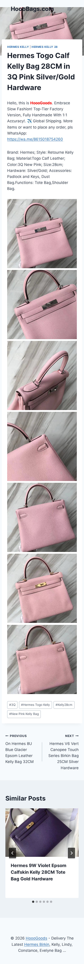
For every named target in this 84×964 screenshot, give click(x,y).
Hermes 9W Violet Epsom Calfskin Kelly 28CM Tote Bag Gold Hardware (38, 872)
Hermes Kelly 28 (45, 46)
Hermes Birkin (36, 944)
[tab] (33, 902)
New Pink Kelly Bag (24, 714)
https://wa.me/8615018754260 (35, 139)
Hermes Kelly (18, 46)
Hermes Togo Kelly (35, 704)
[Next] (71, 853)
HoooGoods (36, 938)
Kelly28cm (64, 704)
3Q (12, 704)
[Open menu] (69, 8)
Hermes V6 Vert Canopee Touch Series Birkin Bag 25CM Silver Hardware (63, 752)
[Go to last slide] (12, 853)
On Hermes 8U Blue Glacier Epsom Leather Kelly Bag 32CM (19, 749)
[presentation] (42, 832)
